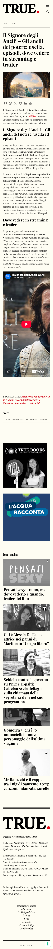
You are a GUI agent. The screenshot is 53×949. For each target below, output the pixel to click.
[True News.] (21, 8)
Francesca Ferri (22, 842)
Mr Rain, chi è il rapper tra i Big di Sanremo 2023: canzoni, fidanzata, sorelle (26, 784)
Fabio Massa (30, 836)
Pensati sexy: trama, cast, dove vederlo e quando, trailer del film (26, 594)
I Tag (26, 918)
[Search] (47, 11)
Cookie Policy (26, 928)
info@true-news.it (12, 893)
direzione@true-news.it (15, 865)
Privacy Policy (26, 925)
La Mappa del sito (26, 912)
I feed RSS (26, 915)
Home (5, 23)
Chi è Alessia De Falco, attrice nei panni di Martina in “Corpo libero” (26, 639)
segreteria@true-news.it (35, 875)
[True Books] (25, 485)
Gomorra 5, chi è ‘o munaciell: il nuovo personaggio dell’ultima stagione (24, 736)
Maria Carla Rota (30, 846)
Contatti (26, 921)
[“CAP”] (26, 516)
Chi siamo (26, 908)
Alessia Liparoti (16, 849)
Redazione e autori (26, 905)
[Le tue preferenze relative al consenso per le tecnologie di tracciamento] (48, 944)
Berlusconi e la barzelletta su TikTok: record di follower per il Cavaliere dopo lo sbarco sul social (26, 400)
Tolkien (32, 116)
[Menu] (47, 5)
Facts (13, 23)
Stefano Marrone (39, 842)
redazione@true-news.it (23, 862)
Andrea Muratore (11, 846)
